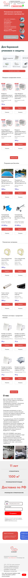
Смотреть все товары (14, 71)
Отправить (13, 513)
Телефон (6, 501)
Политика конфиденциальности (11, 566)
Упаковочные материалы (24, 67)
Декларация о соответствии (10, 571)
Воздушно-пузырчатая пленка (8, 59)
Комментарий (8, 506)
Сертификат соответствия (10, 569)
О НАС (11, 3)
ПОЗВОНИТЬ (19, 3)
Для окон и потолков (16, 66)
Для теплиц (5, 66)
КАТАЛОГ (14, 3)
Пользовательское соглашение (11, 567)
